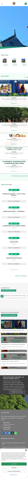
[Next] (27, 298)
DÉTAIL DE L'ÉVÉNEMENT (14, 201)
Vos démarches (5, 64)
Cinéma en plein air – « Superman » (14, 211)
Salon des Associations (14, 258)
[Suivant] (27, 77)
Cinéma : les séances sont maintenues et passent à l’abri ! (13, 330)
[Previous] (1, 298)
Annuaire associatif (24, 64)
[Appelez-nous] (15, 433)
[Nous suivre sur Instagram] (5, 433)
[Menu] (2, 3)
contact (3, 419)
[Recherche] (26, 4)
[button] (26, 450)
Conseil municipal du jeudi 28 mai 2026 (14, 166)
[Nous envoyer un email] (12, 433)
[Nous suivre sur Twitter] (9, 433)
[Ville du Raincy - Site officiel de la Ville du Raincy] (14, 3)
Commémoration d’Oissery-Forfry (14, 226)
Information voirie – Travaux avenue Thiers (10, 361)
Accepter (14, 464)
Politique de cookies (13, 474)
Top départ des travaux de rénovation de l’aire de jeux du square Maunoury (14, 125)
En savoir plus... (14, 103)
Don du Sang (14, 242)
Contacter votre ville (15, 64)
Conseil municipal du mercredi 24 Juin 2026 (14, 153)
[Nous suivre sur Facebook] (2, 433)
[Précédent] (25, 77)
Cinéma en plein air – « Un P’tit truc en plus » (14, 194)
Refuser (14, 467)
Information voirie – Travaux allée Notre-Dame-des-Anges (14, 295)
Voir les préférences (14, 471)
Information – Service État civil (14, 139)
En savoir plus (14, 269)
